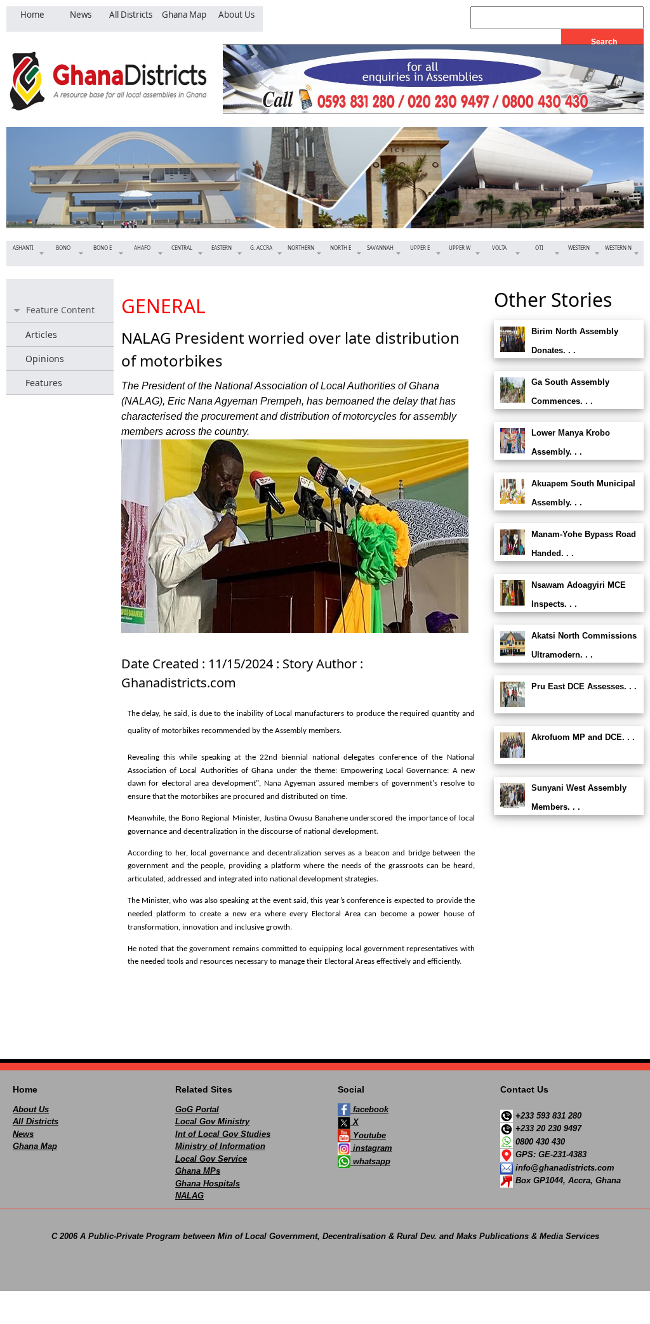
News (23, 1134)
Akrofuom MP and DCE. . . (583, 737)
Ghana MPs (197, 1171)
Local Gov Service (211, 1159)
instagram (371, 1148)
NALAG (189, 1195)
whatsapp (370, 1161)
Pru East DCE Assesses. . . (584, 686)
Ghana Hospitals (207, 1183)
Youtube (368, 1135)
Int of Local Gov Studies (222, 1134)
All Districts (35, 1121)
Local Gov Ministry (212, 1121)
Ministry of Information (220, 1146)
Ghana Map (35, 1146)
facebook (369, 1109)
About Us (31, 1109)
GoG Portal (197, 1109)
